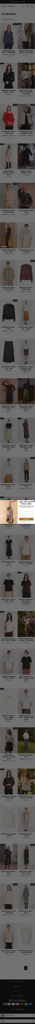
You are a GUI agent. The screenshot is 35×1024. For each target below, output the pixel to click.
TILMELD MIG (26, 519)
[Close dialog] (34, 501)
